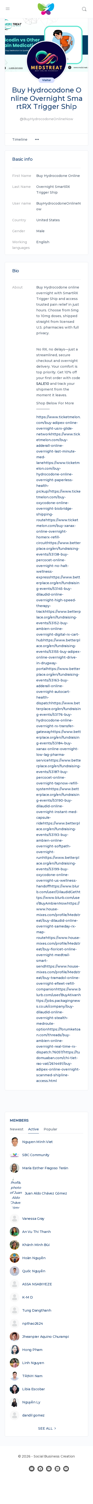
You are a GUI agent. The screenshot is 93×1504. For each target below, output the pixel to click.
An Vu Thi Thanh (36, 1232)
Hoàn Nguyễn (33, 1258)
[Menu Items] (37, 140)
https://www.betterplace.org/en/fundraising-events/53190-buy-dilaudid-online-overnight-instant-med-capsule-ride (57, 806)
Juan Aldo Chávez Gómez (46, 1193)
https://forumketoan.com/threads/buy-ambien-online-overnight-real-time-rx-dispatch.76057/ (58, 1040)
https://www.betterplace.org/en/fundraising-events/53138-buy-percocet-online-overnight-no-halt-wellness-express (58, 560)
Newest (16, 1129)
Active (33, 1129)
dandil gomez (33, 1415)
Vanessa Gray (33, 1219)
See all (45, 1428)
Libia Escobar (33, 1389)
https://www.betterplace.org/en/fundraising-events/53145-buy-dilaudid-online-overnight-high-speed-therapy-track (58, 594)
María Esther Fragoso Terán (45, 1168)
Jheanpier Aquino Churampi (45, 1337)
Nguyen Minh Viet (37, 1142)
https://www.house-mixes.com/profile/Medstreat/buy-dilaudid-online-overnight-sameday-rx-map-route (58, 920)
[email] (32, 1469)
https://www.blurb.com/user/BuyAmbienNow (58, 898)
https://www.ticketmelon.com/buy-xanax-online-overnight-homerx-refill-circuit (57, 531)
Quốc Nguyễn (33, 1271)
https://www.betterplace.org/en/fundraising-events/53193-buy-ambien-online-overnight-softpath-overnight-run (58, 840)
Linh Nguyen (33, 1363)
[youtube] (66, 1469)
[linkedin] (57, 1469)
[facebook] (40, 1469)
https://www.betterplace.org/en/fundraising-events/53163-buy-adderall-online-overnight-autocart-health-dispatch (58, 686)
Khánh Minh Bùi (36, 1245)
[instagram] (49, 1469)
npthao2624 (32, 1323)
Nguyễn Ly (31, 1402)
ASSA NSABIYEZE (37, 1284)
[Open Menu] (7, 8)
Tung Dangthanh (36, 1310)
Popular (50, 1129)
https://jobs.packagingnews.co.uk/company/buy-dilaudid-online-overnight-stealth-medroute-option (58, 1012)
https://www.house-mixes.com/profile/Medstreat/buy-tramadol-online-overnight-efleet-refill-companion (58, 977)
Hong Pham (32, 1350)
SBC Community (35, 1155)
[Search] (84, 9)
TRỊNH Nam (32, 1376)
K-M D (27, 1297)
